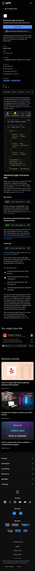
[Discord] (25, 502)
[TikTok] (30, 502)
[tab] (7, 92)
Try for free (17, 27)
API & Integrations (26, 106)
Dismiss (19, 566)
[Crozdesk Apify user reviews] (25, 530)
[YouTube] (20, 502)
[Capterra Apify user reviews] (25, 524)
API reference (19, 192)
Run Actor (10, 298)
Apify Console (25, 318)
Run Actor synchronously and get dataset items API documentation (17, 236)
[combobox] (17, 31)
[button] (17, 458)
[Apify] (6, 3)
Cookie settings (9, 566)
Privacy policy (17, 554)
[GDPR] (14, 513)
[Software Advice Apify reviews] (15, 524)
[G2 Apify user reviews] (10, 530)
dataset (6, 316)
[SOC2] (21, 513)
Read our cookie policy (20, 562)
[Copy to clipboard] (28, 120)
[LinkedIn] (5, 502)
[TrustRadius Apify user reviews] (18, 530)
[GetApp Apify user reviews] (7, 524)
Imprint (17, 546)
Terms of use (17, 550)
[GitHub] (15, 502)
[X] (10, 502)
